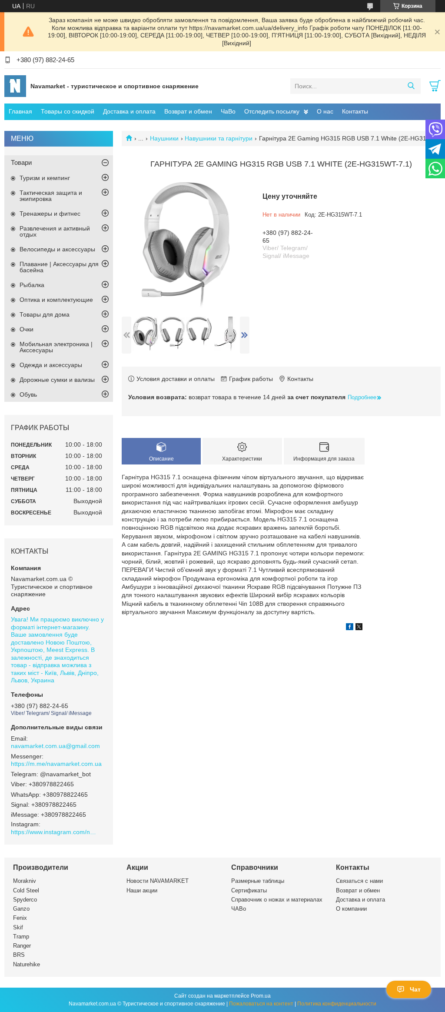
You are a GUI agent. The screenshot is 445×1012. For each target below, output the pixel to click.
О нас (325, 111)
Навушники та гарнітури (218, 138)
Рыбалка (32, 284)
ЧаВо (228, 111)
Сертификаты (249, 890)
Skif (18, 927)
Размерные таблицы (257, 881)
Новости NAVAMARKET (157, 881)
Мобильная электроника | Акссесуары (56, 347)
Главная (20, 111)
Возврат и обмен (188, 111)
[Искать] (411, 86)
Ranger (22, 945)
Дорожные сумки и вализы (57, 379)
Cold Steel (26, 890)
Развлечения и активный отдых (55, 231)
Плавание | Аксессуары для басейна (59, 267)
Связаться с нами (359, 881)
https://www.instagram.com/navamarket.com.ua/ (54, 831)
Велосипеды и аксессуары (57, 249)
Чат (415, 989)
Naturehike (26, 964)
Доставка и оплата (129, 111)
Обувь (28, 394)
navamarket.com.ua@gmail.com (55, 745)
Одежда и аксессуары (51, 364)
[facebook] (349, 628)
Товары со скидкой (67, 111)
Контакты (355, 111)
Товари (21, 162)
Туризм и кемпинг (45, 177)
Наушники (164, 138)
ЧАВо (238, 908)
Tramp (21, 936)
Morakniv (24, 881)
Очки (26, 329)
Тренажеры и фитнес (50, 213)
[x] (358, 628)
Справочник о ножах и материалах (276, 899)
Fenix (20, 918)
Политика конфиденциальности (336, 1004)
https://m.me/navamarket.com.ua (56, 763)
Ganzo (21, 908)
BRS (19, 955)
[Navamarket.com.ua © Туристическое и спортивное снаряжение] (15, 85)
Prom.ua (261, 996)
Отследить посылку (271, 111)
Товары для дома (45, 314)
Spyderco (25, 899)
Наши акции (141, 890)
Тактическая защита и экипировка (51, 195)
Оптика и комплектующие (56, 299)
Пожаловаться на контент (261, 1004)
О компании (351, 908)
